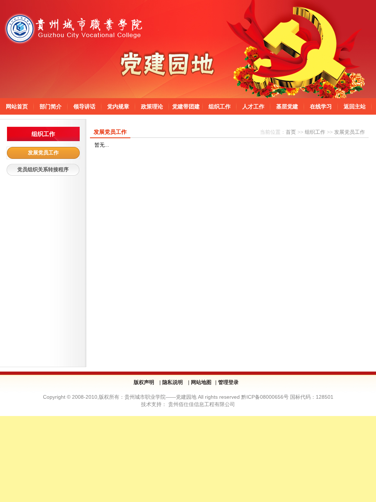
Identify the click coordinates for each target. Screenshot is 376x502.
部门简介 (51, 106)
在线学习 (321, 106)
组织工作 (220, 106)
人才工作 (253, 106)
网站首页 (17, 106)
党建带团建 (186, 106)
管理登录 (228, 382)
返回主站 (355, 106)
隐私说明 (173, 382)
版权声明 (145, 382)
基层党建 (287, 106)
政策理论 (152, 106)
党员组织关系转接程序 (43, 169)
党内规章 (118, 106)
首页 (291, 132)
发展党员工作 (43, 152)
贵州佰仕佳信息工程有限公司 (201, 404)
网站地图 (201, 382)
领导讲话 (84, 106)
